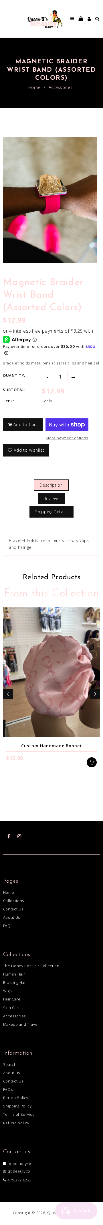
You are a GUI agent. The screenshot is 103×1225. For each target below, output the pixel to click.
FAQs (8, 1089)
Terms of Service (19, 1114)
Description (51, 485)
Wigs (7, 990)
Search (10, 1064)
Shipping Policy (17, 1106)
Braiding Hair (15, 982)
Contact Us (13, 909)
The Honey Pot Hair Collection (31, 965)
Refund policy (16, 1122)
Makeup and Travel (21, 1024)
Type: (8, 400)
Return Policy (15, 1097)
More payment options (67, 437)
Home (34, 87)
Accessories (60, 87)
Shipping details (51, 511)
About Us (11, 917)
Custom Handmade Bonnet (51, 745)
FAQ (7, 925)
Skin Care (12, 1007)
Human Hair (14, 974)
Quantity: (14, 375)
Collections (13, 900)
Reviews (52, 498)
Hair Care (12, 999)
